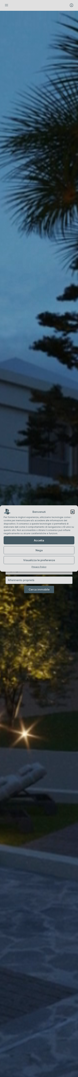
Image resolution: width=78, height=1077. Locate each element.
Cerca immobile (39, 589)
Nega (39, 550)
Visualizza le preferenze (39, 560)
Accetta (39, 540)
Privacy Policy (39, 566)
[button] (72, 512)
